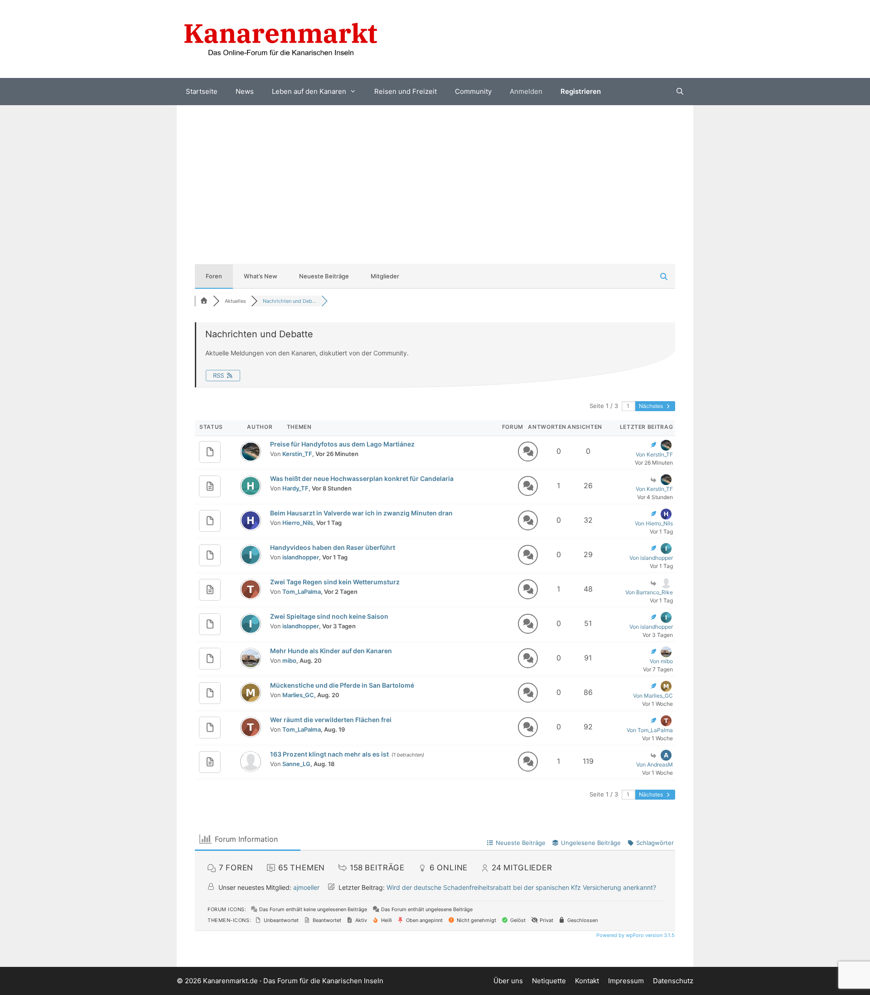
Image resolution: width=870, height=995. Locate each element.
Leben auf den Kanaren (309, 91)
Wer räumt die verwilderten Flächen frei (331, 719)
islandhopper (300, 557)
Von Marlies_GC (653, 695)
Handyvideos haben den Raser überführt (332, 547)
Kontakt (587, 980)
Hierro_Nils (297, 522)
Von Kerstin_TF (654, 454)
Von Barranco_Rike (649, 592)
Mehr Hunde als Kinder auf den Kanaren (331, 651)
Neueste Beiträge (324, 276)
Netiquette (549, 980)
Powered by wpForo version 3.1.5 (635, 935)
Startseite (202, 91)
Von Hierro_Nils (654, 523)
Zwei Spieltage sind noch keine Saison (329, 616)
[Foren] (204, 301)
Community (473, 91)
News (245, 91)
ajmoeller (306, 887)
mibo (289, 660)
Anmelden (526, 91)
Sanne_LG (296, 763)
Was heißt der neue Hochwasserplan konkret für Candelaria (362, 478)
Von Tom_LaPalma (650, 730)
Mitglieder (385, 276)
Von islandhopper (651, 557)
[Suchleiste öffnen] (680, 91)
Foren (214, 276)
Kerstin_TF (297, 453)
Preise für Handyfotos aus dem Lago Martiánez (342, 444)
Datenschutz (673, 980)
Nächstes (651, 406)
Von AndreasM (654, 764)
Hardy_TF (295, 488)
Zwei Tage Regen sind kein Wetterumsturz (335, 582)
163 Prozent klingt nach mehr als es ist (329, 754)
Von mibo (661, 661)
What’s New (260, 276)
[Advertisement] (435, 173)
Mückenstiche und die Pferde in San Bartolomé (342, 685)
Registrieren (581, 91)
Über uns (508, 980)
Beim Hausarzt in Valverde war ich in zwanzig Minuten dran (361, 513)
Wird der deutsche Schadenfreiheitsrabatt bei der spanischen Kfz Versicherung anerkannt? (521, 887)
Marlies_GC (298, 695)
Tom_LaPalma (301, 591)
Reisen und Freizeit (405, 91)
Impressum (626, 980)
